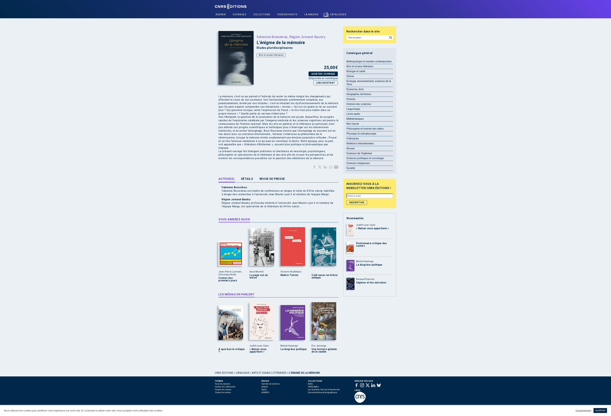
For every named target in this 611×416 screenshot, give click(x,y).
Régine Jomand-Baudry (307, 36)
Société (350, 168)
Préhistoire (352, 138)
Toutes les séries (223, 392)
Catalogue (242, 372)
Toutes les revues (223, 389)
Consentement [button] (583, 410)
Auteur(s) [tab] (226, 178)
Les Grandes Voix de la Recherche (324, 389)
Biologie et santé (355, 71)
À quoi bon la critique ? (231, 350)
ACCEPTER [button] (600, 410)
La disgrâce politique (294, 349)
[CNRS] (360, 402)
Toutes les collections (225, 387)
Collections (261, 14)
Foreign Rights (287, 14)
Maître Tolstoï (289, 275)
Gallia (264, 389)
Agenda (221, 14)
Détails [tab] (247, 178)
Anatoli (264, 387)
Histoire (350, 99)
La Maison (311, 14)
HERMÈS (265, 392)
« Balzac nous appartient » (258, 350)
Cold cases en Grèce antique (325, 276)
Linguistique (353, 108)
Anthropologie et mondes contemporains (369, 61)
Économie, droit (355, 89)
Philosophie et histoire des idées (365, 128)
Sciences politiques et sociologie (365, 158)
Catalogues (338, 14)
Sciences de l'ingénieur (359, 153)
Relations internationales (360, 143)
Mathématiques (355, 118)
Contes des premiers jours (227, 279)
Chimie (350, 76)
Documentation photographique (322, 392)
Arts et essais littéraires (271, 55)
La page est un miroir (258, 276)
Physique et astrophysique (361, 133)
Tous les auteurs (222, 384)
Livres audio (353, 113)
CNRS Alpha (313, 387)
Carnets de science (270, 384)
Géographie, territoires (358, 94)
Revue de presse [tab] (272, 178)
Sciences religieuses (358, 163)
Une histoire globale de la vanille (324, 350)
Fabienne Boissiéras (272, 36)
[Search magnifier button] (390, 37)
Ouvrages (239, 14)
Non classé (352, 123)
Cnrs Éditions (224, 372)
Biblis (310, 384)
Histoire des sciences (358, 104)
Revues (350, 148)
